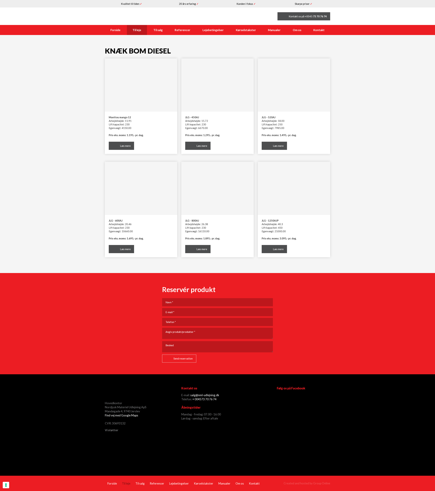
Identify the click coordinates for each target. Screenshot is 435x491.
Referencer (182, 30)
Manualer (274, 30)
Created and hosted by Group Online (307, 483)
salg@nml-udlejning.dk (204, 395)
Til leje (137, 30)
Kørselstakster (246, 30)
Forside (115, 30)
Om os (297, 30)
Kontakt (319, 30)
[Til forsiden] (131, 16)
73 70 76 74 (208, 399)
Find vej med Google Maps (121, 415)
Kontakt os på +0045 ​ (308, 16)
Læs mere (125, 145)
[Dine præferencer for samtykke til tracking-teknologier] (6, 485)
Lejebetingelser (213, 30)
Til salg (158, 30)
